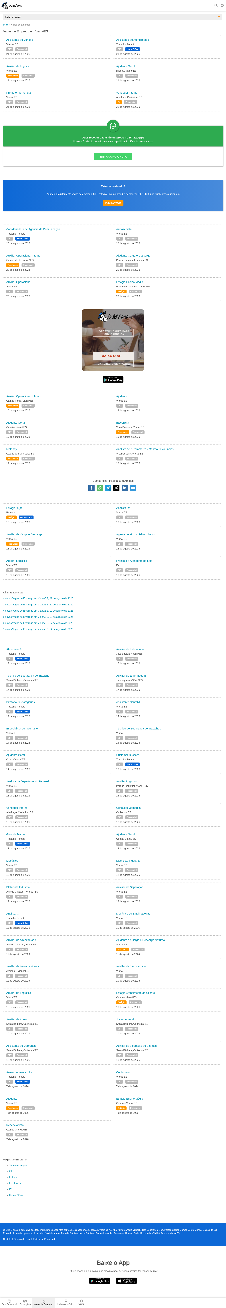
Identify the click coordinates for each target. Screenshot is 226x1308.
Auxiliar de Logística (18, 66)
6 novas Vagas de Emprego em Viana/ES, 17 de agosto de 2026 (38, 623)
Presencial (22, 49)
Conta (81, 1304)
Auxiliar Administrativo (19, 1072)
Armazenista (124, 229)
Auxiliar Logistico (126, 781)
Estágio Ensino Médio (129, 282)
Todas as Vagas (18, 1165)
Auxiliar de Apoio (16, 1019)
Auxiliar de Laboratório (130, 649)
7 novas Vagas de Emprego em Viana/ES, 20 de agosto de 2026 (38, 604)
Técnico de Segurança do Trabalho (27, 675)
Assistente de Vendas (19, 39)
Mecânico (12, 860)
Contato (7, 1239)
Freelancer (13, 76)
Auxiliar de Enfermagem (131, 675)
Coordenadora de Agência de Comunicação (33, 229)
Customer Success (127, 755)
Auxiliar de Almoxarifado (21, 940)
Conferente (123, 1072)
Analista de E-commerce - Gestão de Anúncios (145, 449)
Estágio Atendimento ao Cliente (135, 992)
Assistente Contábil (128, 702)
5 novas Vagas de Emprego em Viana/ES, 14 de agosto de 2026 (38, 629)
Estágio (121, 291)
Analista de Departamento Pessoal (27, 781)
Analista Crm (14, 913)
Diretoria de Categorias (20, 702)
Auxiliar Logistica (16, 560)
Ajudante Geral (125, 66)
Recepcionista (15, 1125)
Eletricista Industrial (128, 860)
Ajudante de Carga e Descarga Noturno (140, 940)
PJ (119, 102)
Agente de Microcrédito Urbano (135, 534)
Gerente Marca (15, 834)
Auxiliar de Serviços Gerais (23, 966)
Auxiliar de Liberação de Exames (136, 1045)
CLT (10, 49)
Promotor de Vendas (19, 92)
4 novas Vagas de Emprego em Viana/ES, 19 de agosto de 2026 (38, 610)
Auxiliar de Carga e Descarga (24, 534)
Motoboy (11, 449)
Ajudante (121, 396)
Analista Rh (123, 508)
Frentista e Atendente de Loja (134, 560)
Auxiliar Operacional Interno (23, 255)
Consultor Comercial (128, 807)
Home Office (132, 49)
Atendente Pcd (15, 649)
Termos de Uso (22, 1239)
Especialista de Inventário (22, 728)
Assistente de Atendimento (132, 39)
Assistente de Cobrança (21, 1045)
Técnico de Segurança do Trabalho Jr (139, 728)
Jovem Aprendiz (126, 1019)
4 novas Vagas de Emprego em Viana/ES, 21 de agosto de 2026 (38, 598)
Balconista (122, 422)
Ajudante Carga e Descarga (133, 255)
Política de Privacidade (44, 1239)
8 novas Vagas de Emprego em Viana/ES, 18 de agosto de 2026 (38, 617)
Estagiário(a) (14, 508)
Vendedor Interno (126, 92)
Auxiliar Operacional (18, 282)
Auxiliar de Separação (129, 887)
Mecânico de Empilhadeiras (133, 913)
